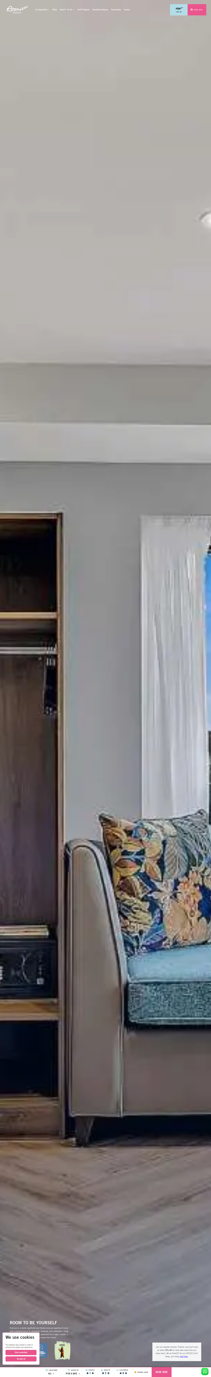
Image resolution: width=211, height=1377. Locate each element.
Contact (127, 10)
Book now (198, 10)
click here (184, 1357)
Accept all (21, 1359)
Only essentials (21, 1352)
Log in (179, 12)
